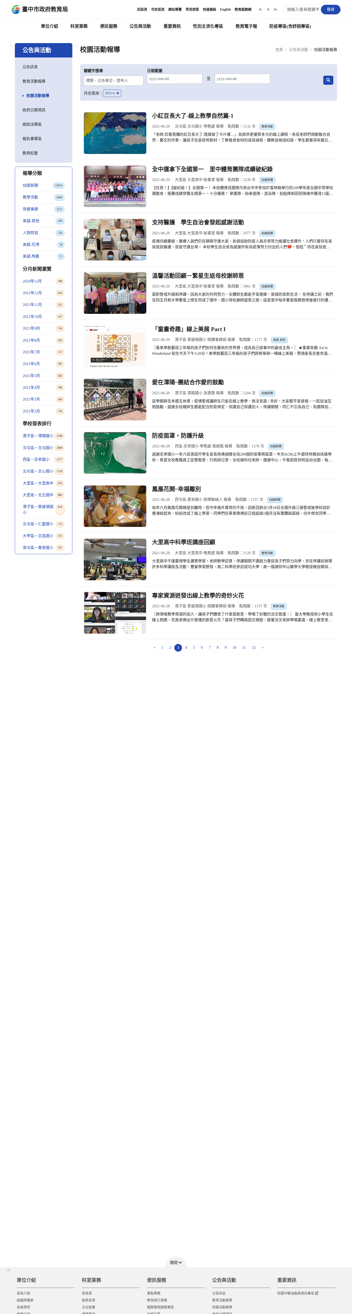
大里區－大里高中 (42, 483)
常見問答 (192, 9)
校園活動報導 (37, 96)
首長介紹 (23, 1293)
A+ (276, 9)
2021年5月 (42, 376)
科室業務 (79, 26)
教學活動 (42, 197)
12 (254, 647)
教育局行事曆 (157, 1300)
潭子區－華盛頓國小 (42, 509)
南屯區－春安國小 (42, 548)
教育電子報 (246, 26)
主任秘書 (88, 1307)
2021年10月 (42, 317)
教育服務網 (243, 9)
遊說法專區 (32, 124)
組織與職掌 (25, 1300)
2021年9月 (42, 328)
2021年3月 (42, 399)
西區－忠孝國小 (42, 459)
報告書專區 (32, 139)
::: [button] (8, 1270)
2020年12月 (42, 281)
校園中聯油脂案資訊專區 (295, 1293)
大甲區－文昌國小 (42, 536)
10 (234, 647)
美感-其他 (42, 221)
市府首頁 (158, 9)
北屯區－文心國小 (42, 471)
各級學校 (23, 1307)
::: (11, 46)
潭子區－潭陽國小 (42, 436)
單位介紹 (49, 26)
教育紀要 (30, 153)
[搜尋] (328, 80)
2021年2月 (42, 411)
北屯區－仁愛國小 (42, 524)
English (225, 9)
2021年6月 (42, 364)
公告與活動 (140, 26)
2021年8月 (42, 340)
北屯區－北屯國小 (42, 448)
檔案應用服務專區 (160, 1307)
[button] (176, 1261)
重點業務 (153, 1293)
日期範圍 (154, 71)
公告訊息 (30, 67)
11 (244, 647)
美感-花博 (42, 244)
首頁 (279, 50)
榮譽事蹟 (42, 209)
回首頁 (142, 9)
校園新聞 (42, 185)
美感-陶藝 (42, 256)
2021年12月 (42, 293)
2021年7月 (42, 352)
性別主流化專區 (208, 26)
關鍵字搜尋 (93, 71)
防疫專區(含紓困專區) (290, 26)
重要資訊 (172, 26)
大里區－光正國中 (42, 495)
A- (260, 9)
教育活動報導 (34, 81)
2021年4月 (42, 387)
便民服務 (108, 26)
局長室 (87, 1293)
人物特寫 (42, 233)
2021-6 (110, 93)
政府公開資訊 (34, 110)
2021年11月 (42, 305)
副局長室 (88, 1300)
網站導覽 (175, 9)
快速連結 (209, 9)
